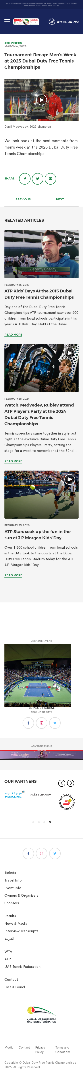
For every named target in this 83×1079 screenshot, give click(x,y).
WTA (8, 951)
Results (10, 916)
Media (8, 1047)
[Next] (70, 783)
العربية (9, 938)
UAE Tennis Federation (22, 966)
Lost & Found (14, 987)
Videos (16, 43)
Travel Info (13, 880)
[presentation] (41, 254)
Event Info (12, 888)
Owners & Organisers (21, 895)
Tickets (10, 872)
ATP (7, 43)
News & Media (15, 923)
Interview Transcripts (21, 931)
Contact (11, 979)
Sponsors (11, 903)
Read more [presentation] (13, 334)
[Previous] (61, 783)
